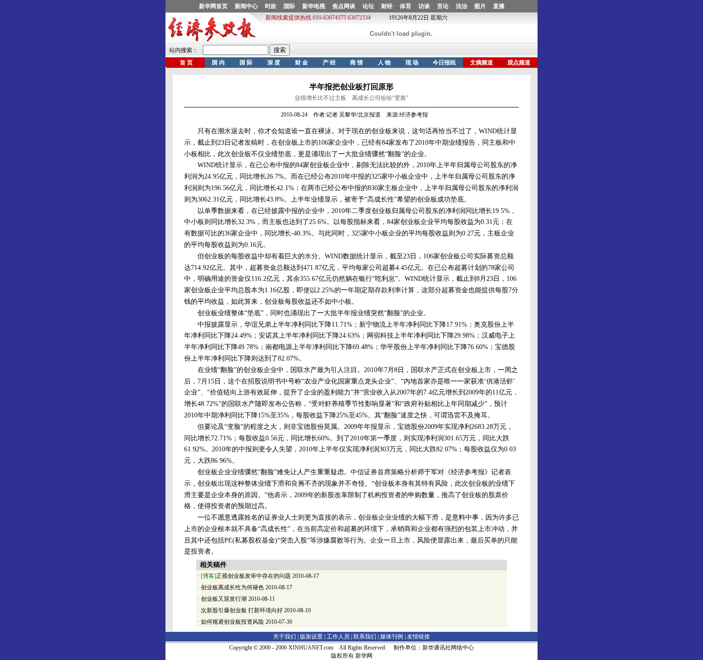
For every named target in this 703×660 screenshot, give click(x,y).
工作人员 (338, 636)
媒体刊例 (391, 636)
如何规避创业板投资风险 (232, 621)
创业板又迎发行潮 (224, 599)
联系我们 (364, 636)
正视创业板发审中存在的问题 (246, 576)
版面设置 (311, 636)
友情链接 (418, 636)
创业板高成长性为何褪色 (232, 587)
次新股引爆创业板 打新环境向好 (242, 610)
